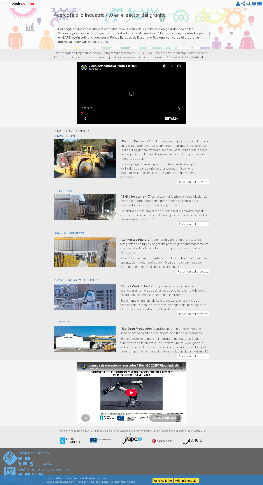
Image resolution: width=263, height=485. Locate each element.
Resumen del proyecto (193, 182)
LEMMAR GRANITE (67, 136)
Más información (186, 480)
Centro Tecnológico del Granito (43, 469)
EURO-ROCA (63, 191)
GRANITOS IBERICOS (69, 233)
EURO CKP (61, 322)
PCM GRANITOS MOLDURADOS (77, 280)
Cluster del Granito (33, 453)
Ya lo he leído (162, 480)
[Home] (22, 4)
